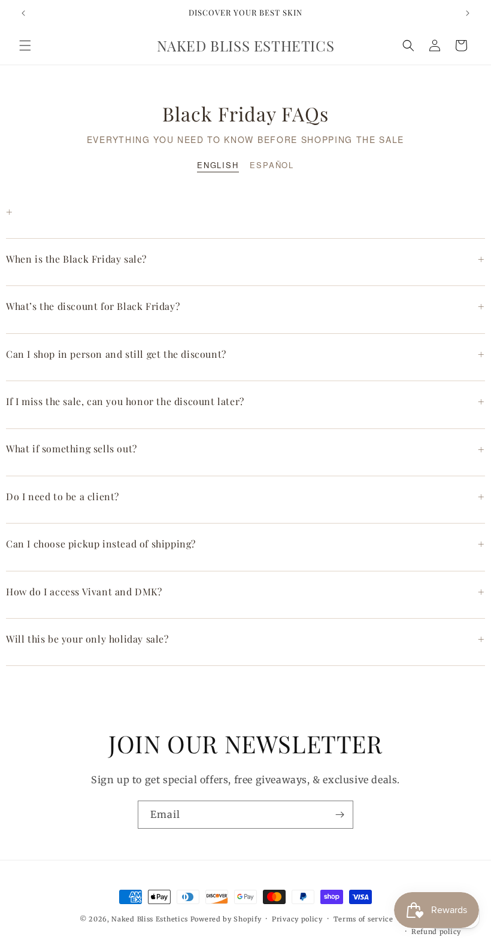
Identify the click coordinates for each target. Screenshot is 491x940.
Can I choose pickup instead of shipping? (245, 544)
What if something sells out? (245, 449)
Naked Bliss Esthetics (149, 919)
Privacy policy (297, 919)
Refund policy (436, 931)
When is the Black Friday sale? (245, 259)
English (218, 165)
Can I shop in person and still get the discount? (245, 354)
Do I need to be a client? (245, 496)
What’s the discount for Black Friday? (245, 306)
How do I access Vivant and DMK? (245, 592)
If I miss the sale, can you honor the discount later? (245, 401)
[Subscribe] (339, 815)
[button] (25, 45)
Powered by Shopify (226, 919)
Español (272, 165)
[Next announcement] (467, 13)
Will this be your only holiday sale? (245, 639)
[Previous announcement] (23, 13)
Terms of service (363, 919)
